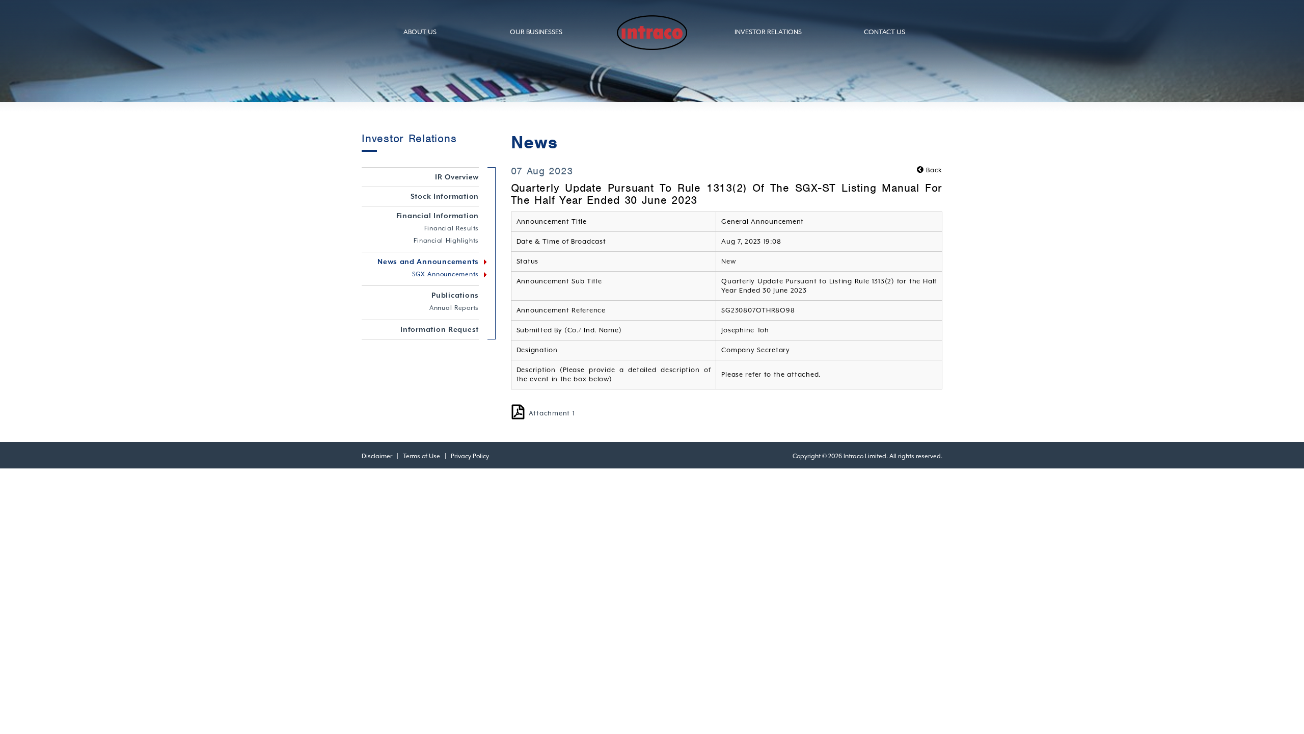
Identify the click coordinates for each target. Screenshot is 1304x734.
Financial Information (437, 216)
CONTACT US (884, 32)
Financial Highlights (446, 240)
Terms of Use (421, 456)
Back (933, 170)
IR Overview (457, 177)
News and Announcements (428, 261)
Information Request (439, 329)
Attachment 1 (552, 413)
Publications (455, 295)
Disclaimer (377, 456)
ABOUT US (420, 32)
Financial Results (451, 228)
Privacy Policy (470, 456)
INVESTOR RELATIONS (768, 32)
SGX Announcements (445, 274)
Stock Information (445, 196)
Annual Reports (454, 307)
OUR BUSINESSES (536, 32)
